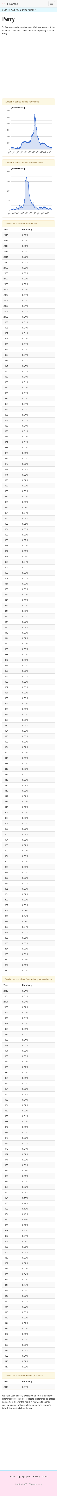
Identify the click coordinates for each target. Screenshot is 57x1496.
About (12, 1476)
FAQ (29, 1476)
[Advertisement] (28, 69)
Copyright (21, 1476)
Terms (45, 1476)
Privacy (36, 1476)
